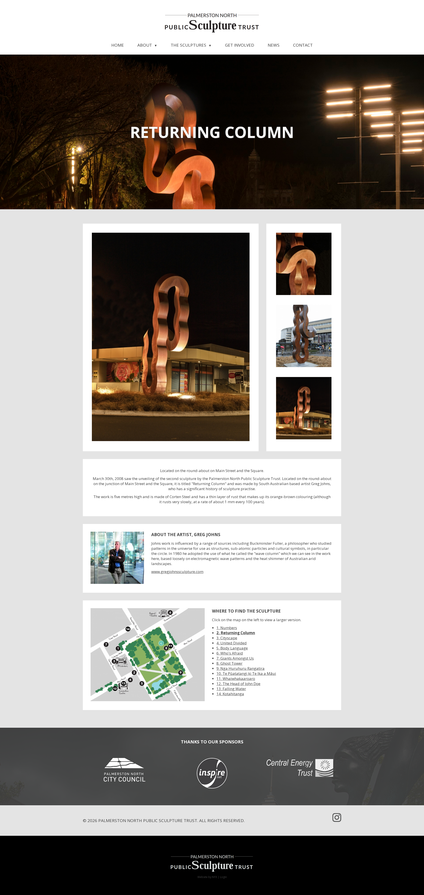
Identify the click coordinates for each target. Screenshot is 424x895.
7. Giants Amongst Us (235, 658)
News (274, 45)
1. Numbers (226, 627)
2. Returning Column (235, 632)
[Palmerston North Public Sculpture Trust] (212, 23)
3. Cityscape (226, 637)
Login (223, 877)
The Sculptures (191, 45)
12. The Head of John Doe (238, 683)
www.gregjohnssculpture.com (177, 571)
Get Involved (239, 45)
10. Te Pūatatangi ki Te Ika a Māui (246, 673)
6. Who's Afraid (229, 653)
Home (117, 45)
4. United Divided (231, 643)
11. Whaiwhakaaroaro (235, 678)
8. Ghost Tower (229, 663)
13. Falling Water (231, 688)
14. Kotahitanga (230, 693)
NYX (214, 877)
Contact (303, 45)
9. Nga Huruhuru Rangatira (240, 668)
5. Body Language (232, 648)
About (147, 45)
